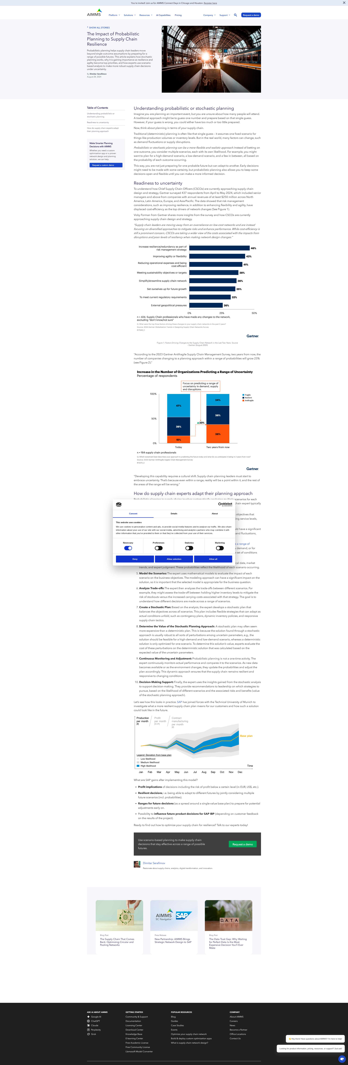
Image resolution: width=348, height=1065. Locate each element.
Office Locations (238, 1034)
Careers (234, 1021)
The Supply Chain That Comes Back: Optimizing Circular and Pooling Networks (117, 942)
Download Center (134, 1029)
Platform (113, 15)
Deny (135, 559)
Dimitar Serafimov (98, 74)
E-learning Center (134, 1038)
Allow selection (174, 559)
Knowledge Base (134, 1034)
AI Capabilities (163, 15)
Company (208, 15)
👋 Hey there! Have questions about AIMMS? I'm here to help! (315, 1039)
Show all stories (99, 27)
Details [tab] (174, 513)
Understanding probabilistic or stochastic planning (100, 115)
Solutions (128, 15)
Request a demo (251, 15)
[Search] (235, 15)
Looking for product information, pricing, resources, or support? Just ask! (310, 1048)
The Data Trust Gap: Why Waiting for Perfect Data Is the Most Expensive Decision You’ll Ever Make (228, 943)
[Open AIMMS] (342, 1059)
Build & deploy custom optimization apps (191, 1038)
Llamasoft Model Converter (139, 1051)
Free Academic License (137, 1042)
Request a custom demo (103, 165)
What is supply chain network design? (189, 1042)
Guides (174, 1021)
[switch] (159, 548)
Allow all (213, 559)
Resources (144, 15)
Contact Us (235, 1038)
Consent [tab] (133, 513)
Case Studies (177, 1025)
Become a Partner (238, 1029)
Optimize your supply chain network (189, 1034)
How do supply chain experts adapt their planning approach (103, 129)
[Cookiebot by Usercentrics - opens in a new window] (220, 504)
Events (174, 1029)
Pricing (178, 15)
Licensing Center (134, 1025)
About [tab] (215, 513)
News (232, 1025)
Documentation (133, 1021)
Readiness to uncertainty (98, 122)
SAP (179, 702)
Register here (210, 3)
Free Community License (138, 1047)
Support (224, 15)
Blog (173, 1016)
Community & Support (137, 1016)
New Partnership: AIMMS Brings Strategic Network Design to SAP (173, 941)
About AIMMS (236, 1016)
